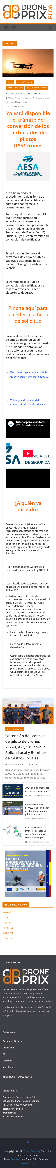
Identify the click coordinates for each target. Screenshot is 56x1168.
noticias (23, 102)
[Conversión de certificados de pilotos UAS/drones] (28, 63)
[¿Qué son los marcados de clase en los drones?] (12, 791)
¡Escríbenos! (8, 1067)
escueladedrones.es (12, 1116)
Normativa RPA (12, 102)
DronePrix (18, 97)
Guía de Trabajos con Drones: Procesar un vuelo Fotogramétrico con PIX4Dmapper (36, 832)
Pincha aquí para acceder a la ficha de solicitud (28, 314)
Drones (10, 82)
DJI (3, 1054)
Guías (5, 917)
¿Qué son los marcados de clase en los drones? (37, 789)
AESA (10, 97)
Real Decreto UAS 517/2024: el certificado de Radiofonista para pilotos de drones (37, 809)
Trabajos (7, 922)
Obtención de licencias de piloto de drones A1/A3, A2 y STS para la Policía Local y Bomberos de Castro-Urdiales (27, 747)
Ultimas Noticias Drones (37, 88)
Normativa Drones (15, 88)
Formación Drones (25, 82)
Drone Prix (32, 764)
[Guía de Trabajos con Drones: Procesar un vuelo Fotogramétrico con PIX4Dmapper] (12, 834)
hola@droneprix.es (12, 1108)
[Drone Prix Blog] (6, 27)
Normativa (7, 927)
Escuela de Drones (12, 1041)
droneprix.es (9, 1112)
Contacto (7, 937)
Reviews (6, 912)
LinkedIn (7, 1060)
